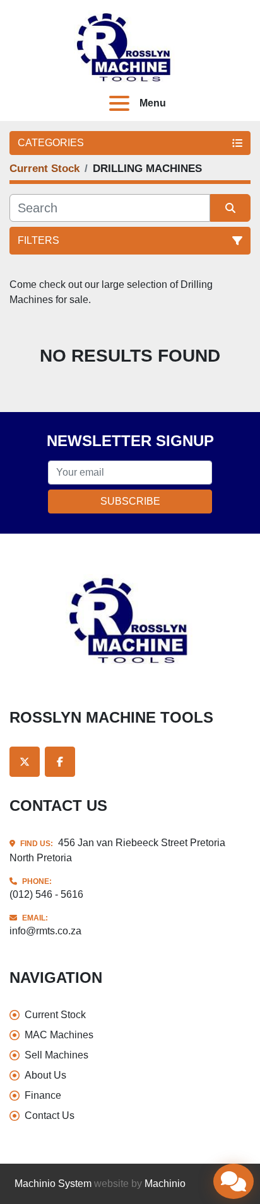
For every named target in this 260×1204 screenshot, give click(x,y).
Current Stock (55, 1014)
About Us (45, 1075)
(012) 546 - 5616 (46, 894)
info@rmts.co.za (45, 931)
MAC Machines (59, 1034)
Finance (43, 1095)
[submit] (230, 208)
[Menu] (121, 103)
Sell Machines (56, 1055)
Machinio (165, 1183)
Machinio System (53, 1183)
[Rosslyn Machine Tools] (130, 620)
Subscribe (130, 501)
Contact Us (49, 1115)
